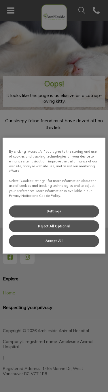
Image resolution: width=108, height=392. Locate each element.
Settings (54, 211)
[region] (54, 196)
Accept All (54, 241)
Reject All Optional (54, 226)
